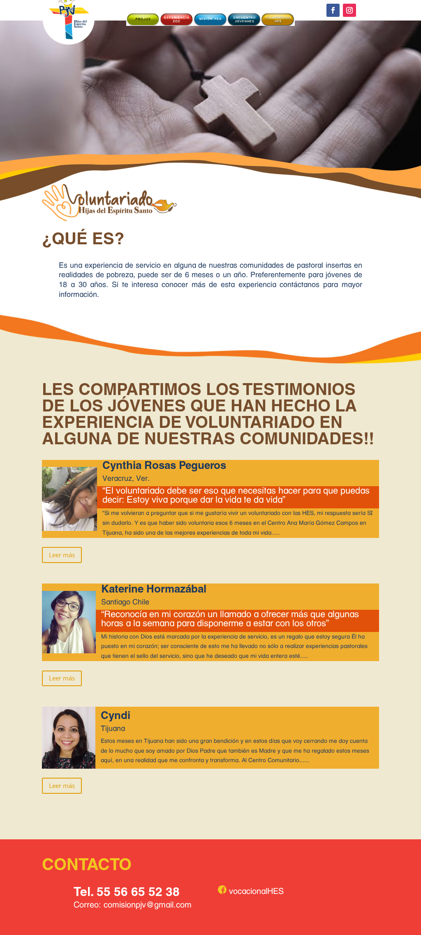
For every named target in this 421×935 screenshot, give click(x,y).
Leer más (62, 555)
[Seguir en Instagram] (349, 10)
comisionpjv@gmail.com (148, 905)
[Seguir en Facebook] (333, 10)
